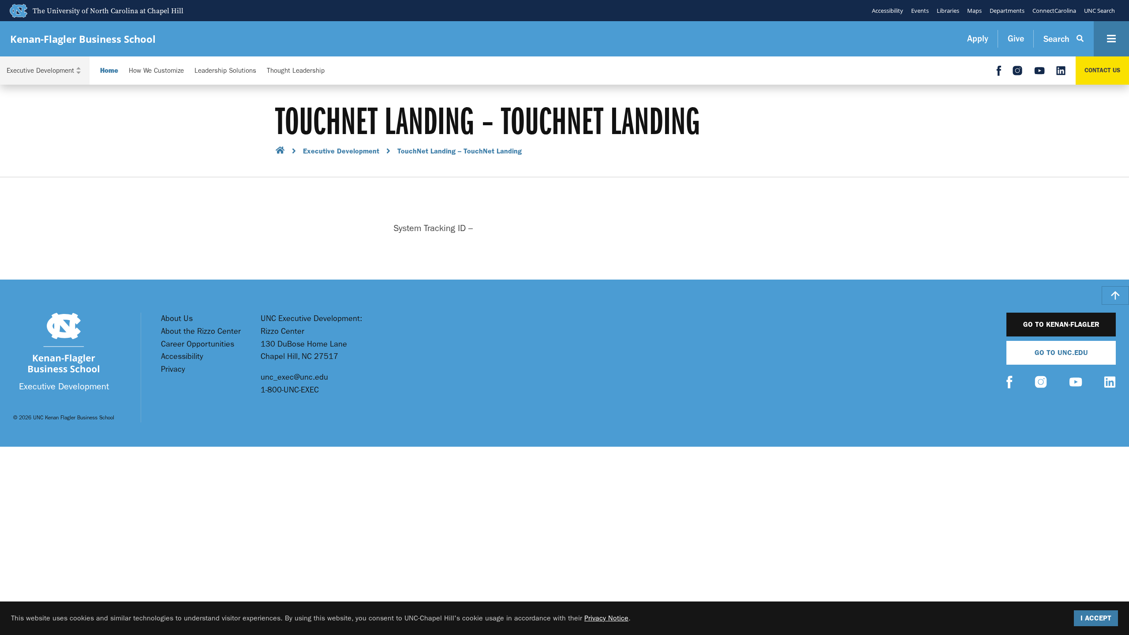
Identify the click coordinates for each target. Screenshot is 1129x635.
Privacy (173, 369)
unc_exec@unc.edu (294, 377)
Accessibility (887, 11)
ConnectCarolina (1054, 11)
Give (1016, 39)
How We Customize (156, 70)
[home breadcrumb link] (280, 151)
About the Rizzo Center (201, 331)
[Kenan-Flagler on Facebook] (1009, 383)
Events (920, 11)
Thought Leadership (296, 70)
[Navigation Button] (1111, 38)
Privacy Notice (606, 618)
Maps (974, 11)
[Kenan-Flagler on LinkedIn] (1110, 383)
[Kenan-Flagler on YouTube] (1075, 383)
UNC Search (1099, 11)
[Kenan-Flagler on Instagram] (1040, 383)
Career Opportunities (197, 344)
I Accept (1095, 618)
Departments (1007, 11)
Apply (977, 39)
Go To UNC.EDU (1061, 352)
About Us (177, 318)
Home (109, 70)
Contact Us (1102, 70)
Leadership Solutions (225, 70)
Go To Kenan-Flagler (1061, 324)
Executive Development (341, 151)
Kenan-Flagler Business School (83, 39)
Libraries (948, 11)
